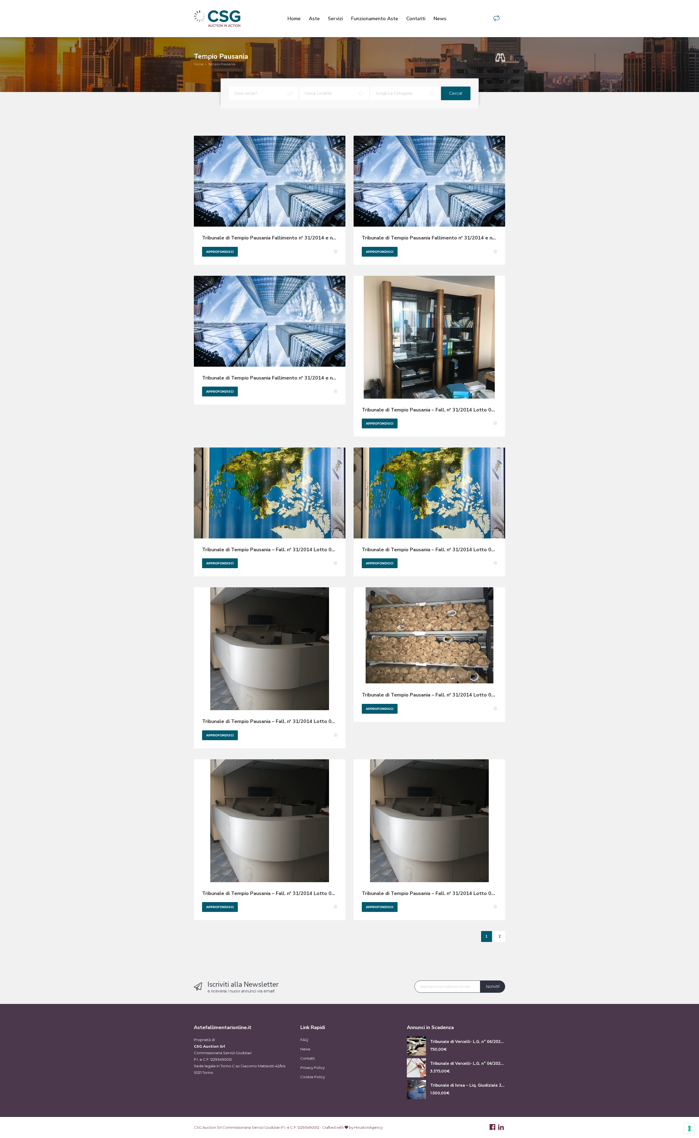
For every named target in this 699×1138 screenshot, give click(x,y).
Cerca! (455, 93)
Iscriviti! (493, 986)
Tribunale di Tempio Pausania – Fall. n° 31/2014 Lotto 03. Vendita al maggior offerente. (269, 550)
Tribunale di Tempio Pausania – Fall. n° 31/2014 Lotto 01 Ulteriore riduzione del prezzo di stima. (269, 721)
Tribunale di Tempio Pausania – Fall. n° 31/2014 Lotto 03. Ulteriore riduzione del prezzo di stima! (429, 550)
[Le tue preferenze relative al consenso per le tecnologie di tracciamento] (689, 1128)
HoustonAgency (368, 1127)
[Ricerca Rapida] (500, 58)
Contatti (415, 18)
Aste (314, 18)
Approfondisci (220, 252)
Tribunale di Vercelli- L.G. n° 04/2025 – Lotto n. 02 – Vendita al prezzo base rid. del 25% (467, 1063)
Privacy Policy (312, 1067)
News (440, 18)
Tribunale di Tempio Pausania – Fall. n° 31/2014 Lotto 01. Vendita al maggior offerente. (429, 410)
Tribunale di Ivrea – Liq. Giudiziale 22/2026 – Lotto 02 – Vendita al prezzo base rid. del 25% (467, 1085)
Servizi (335, 18)
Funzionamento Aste (374, 18)
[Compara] (496, 18)
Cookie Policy (312, 1077)
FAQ (304, 1040)
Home (294, 18)
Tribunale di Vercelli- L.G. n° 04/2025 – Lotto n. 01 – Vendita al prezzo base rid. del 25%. (467, 1041)
